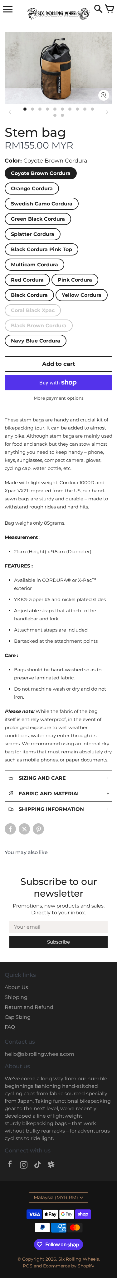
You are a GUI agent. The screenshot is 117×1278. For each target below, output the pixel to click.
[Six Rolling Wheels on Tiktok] (37, 1165)
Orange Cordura (32, 188)
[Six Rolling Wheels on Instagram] (23, 1165)
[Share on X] (24, 828)
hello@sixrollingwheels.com (39, 1054)
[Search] (98, 9)
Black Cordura (29, 295)
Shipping (16, 997)
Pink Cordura (75, 280)
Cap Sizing (18, 1017)
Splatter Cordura (32, 234)
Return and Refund (29, 1007)
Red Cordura (27, 280)
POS (27, 1266)
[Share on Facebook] (10, 828)
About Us (16, 987)
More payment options (59, 398)
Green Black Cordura (38, 219)
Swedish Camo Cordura (41, 204)
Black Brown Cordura (38, 326)
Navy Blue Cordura (35, 341)
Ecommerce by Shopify (68, 1266)
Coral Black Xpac (33, 310)
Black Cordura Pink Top (41, 249)
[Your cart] (109, 9)
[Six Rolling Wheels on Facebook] (10, 1165)
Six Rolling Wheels (78, 1259)
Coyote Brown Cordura (41, 173)
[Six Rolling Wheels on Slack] (51, 1165)
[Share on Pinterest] (38, 828)
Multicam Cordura (34, 265)
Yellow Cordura (81, 295)
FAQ (10, 1027)
